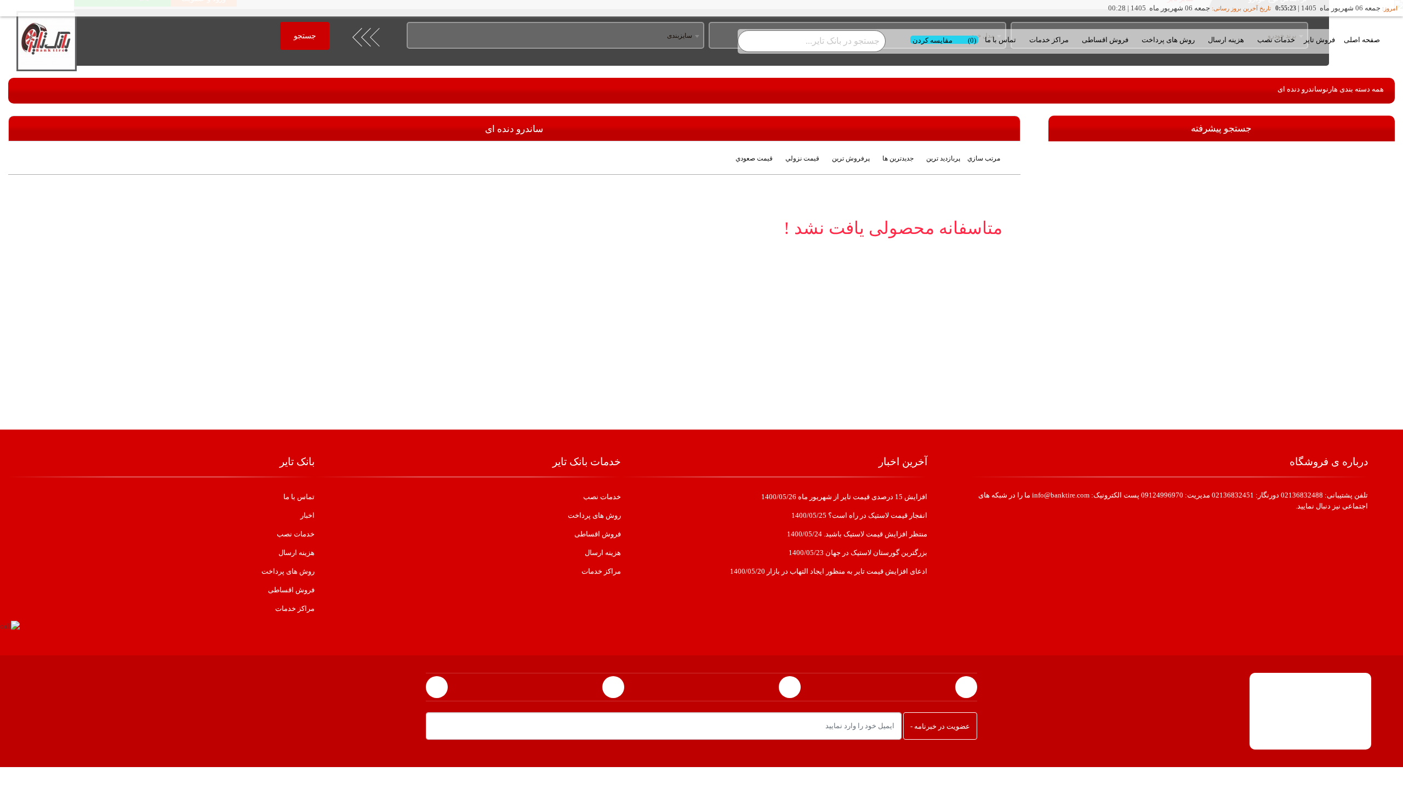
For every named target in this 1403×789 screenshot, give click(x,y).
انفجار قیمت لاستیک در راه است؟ (859, 515)
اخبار (307, 515)
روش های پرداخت (1168, 40)
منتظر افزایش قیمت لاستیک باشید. (857, 534)
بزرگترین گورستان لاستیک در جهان (858, 552)
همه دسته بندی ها (1358, 89)
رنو (1327, 89)
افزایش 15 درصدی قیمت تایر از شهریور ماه (844, 497)
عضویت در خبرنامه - (940, 726)
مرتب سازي (983, 158)
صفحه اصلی (1362, 40)
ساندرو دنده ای (1299, 89)
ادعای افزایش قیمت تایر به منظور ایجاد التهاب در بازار (828, 571)
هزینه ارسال (1226, 40)
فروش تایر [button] (1319, 40)
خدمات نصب (1276, 40)
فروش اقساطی (1105, 40)
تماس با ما (1000, 40)
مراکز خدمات (1049, 40)
